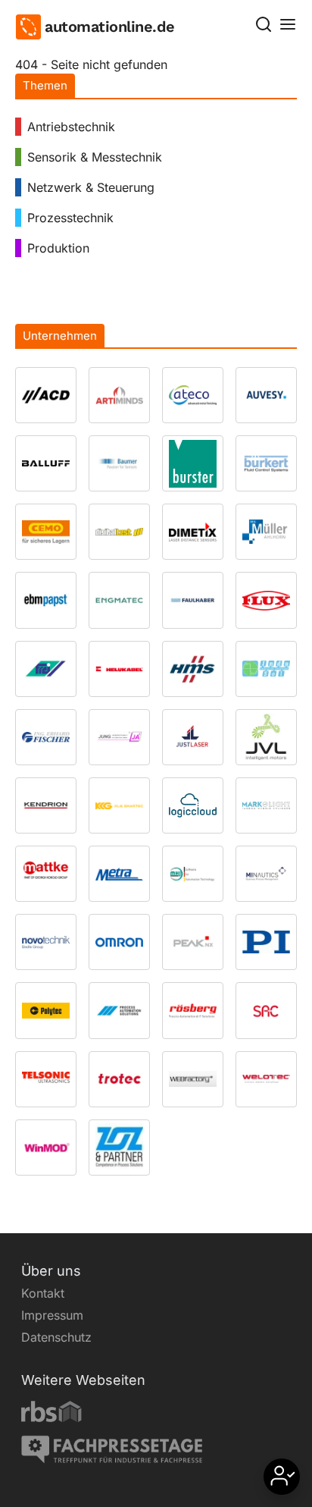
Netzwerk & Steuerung (90, 187)
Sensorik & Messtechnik (94, 157)
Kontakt (42, 1293)
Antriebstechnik (71, 126)
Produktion (58, 248)
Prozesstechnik (70, 217)
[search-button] (263, 24)
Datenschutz (56, 1337)
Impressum (52, 1315)
